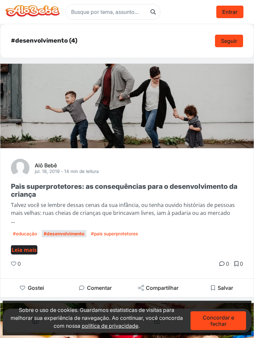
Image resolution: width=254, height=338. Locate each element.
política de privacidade (110, 325)
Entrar (229, 12)
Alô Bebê (46, 165)
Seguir (229, 41)
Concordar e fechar (218, 320)
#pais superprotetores (114, 233)
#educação (25, 233)
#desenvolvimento (64, 233)
